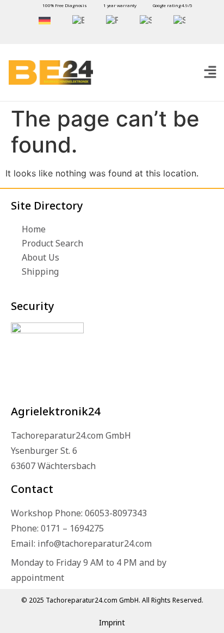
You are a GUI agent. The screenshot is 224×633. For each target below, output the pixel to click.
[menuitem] (44, 20)
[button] (210, 72)
